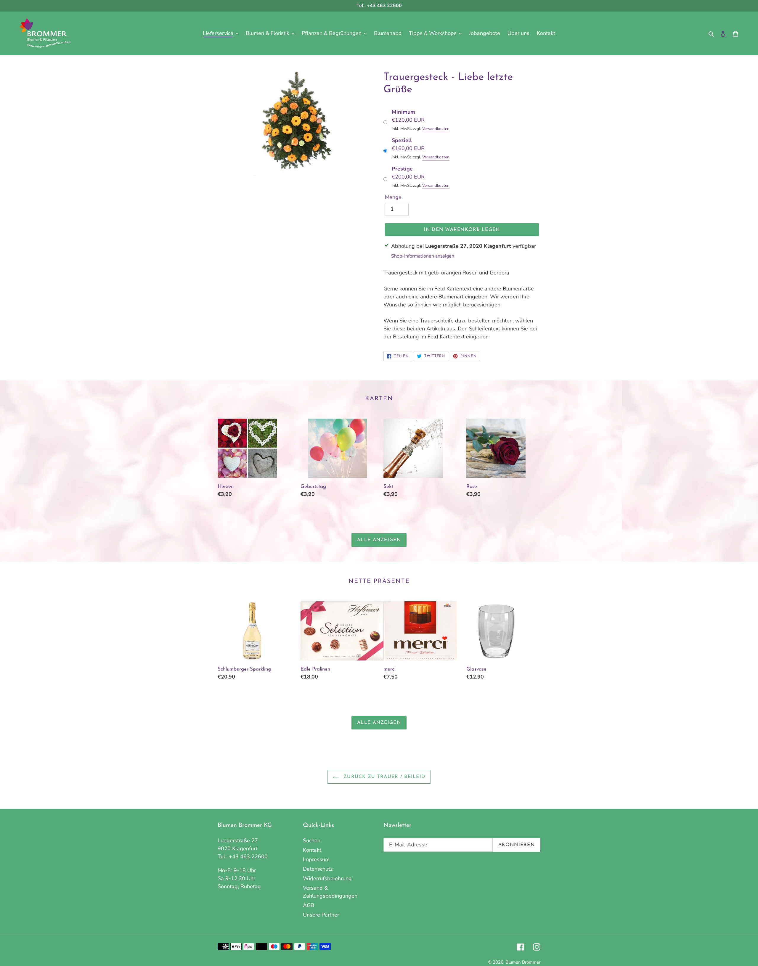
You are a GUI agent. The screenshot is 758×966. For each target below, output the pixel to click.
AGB (308, 905)
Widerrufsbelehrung (327, 878)
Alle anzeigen (379, 540)
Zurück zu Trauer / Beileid (383, 776)
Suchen (311, 840)
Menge (393, 197)
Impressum (316, 859)
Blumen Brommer (522, 962)
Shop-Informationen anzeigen (422, 256)
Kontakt (312, 850)
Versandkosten (435, 128)
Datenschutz (318, 868)
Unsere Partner (321, 914)
